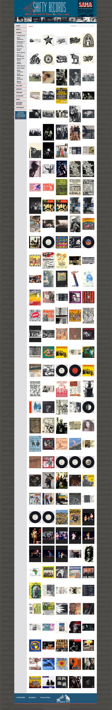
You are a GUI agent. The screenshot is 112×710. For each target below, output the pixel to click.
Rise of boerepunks (20, 55)
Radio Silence (21, 52)
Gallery (19, 85)
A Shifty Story (21, 35)
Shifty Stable (20, 68)
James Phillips (19, 62)
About (18, 29)
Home (18, 26)
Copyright (20, 107)
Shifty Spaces (21, 66)
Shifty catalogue (20, 71)
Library (19, 89)
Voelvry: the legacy (20, 59)
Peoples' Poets (19, 49)
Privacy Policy (45, 697)
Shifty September (20, 74)
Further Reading (19, 103)
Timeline (19, 92)
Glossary (19, 96)
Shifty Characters (20, 38)
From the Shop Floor (20, 46)
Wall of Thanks (19, 82)
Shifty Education (20, 78)
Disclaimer (32, 697)
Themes (19, 32)
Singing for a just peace (21, 42)
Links (18, 99)
